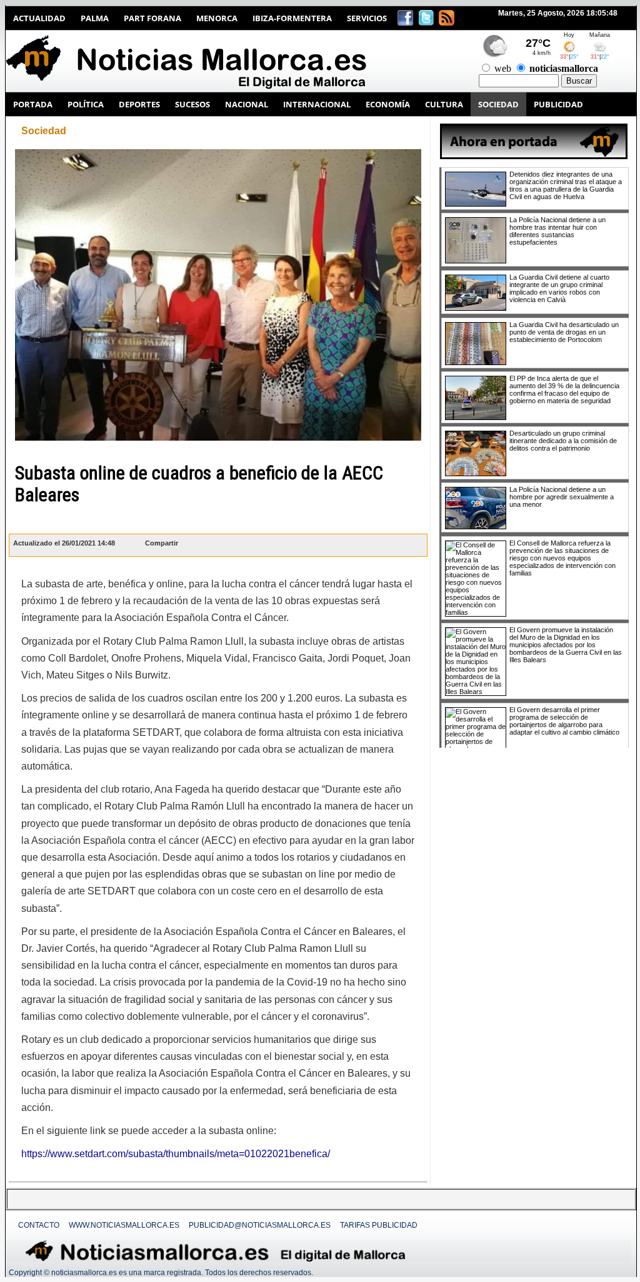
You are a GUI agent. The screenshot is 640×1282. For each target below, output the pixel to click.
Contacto (38, 1225)
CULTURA (444, 104)
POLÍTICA (86, 104)
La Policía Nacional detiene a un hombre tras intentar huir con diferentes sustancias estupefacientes (557, 231)
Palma (95, 18)
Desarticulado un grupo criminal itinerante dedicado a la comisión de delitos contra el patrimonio (563, 440)
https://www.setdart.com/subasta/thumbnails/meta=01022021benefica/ (175, 1153)
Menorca (217, 18)
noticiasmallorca (563, 68)
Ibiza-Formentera (292, 18)
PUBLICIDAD (558, 104)
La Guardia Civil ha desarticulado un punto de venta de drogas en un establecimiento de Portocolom (564, 332)
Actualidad (39, 18)
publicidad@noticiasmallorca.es (260, 1225)
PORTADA (32, 104)
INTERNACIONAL (317, 104)
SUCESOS (192, 104)
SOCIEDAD (498, 104)
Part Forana (152, 18)
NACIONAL (246, 104)
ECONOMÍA (388, 104)
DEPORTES (139, 104)
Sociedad (43, 130)
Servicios (367, 18)
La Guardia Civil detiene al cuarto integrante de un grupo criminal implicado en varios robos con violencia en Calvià (559, 288)
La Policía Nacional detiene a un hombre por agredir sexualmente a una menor (561, 497)
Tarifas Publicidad (379, 1225)
